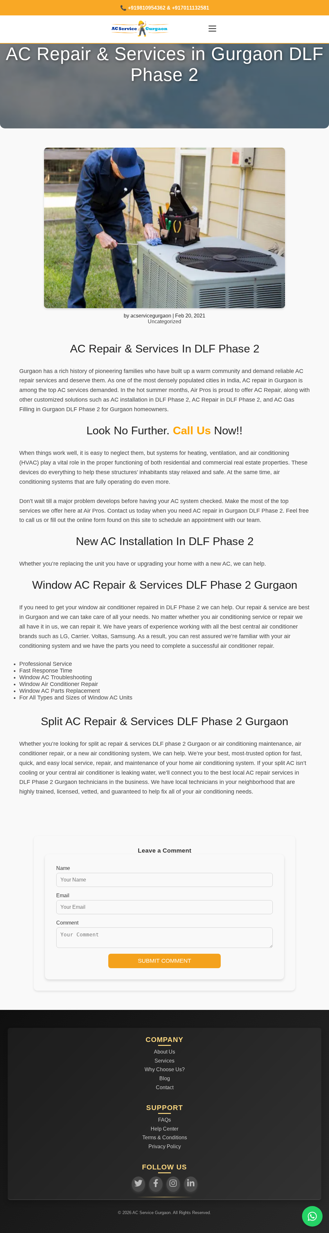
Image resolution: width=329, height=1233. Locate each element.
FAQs (164, 1120)
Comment (67, 922)
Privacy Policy (164, 1146)
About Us (164, 1052)
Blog (164, 1078)
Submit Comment (164, 961)
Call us (192, 430)
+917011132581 (190, 8)
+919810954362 (146, 8)
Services (164, 1061)
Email (62, 895)
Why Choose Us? (165, 1069)
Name (63, 868)
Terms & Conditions (164, 1137)
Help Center (164, 1129)
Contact (164, 1087)
